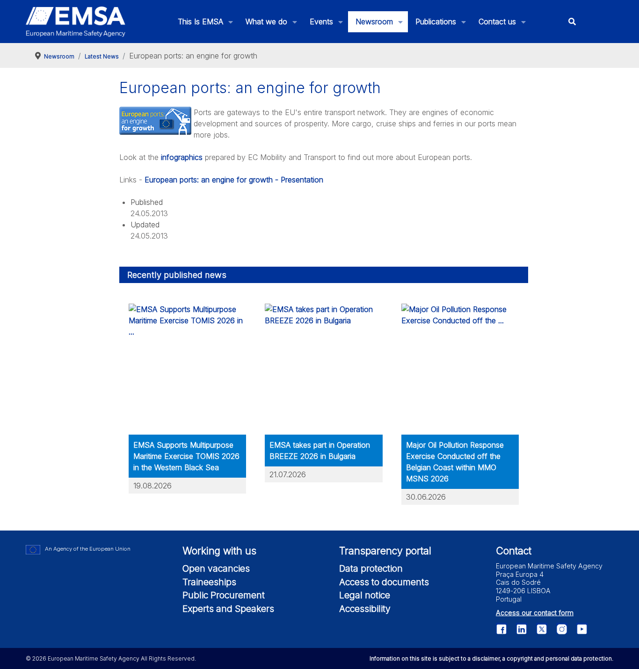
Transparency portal (385, 551)
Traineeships (209, 582)
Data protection (371, 568)
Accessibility (365, 608)
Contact (513, 551)
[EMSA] (76, 22)
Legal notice (364, 595)
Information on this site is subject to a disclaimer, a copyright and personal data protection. (491, 658)
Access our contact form (535, 613)
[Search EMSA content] (572, 22)
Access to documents (384, 582)
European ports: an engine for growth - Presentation (234, 179)
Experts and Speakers (228, 608)
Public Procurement (223, 595)
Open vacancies (216, 568)
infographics (183, 157)
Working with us (219, 551)
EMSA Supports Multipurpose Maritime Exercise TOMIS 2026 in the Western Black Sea (186, 456)
